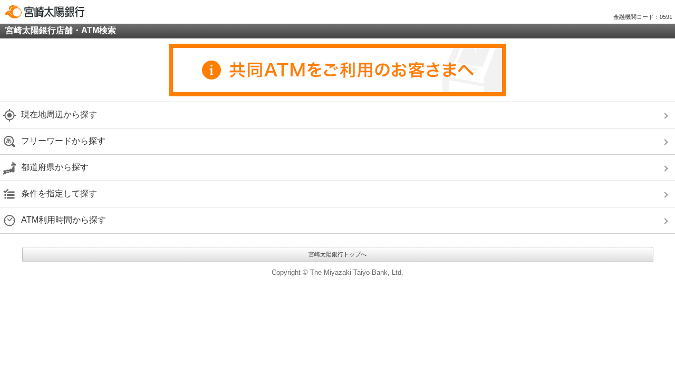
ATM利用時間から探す (63, 219)
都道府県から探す (55, 167)
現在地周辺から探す (59, 114)
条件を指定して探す (59, 193)
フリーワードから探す (63, 140)
